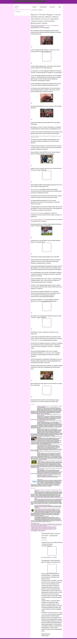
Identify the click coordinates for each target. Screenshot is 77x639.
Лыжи (59, 7)
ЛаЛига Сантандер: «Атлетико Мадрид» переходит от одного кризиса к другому (49, 415)
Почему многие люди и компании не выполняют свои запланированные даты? (48, 498)
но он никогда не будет (49, 353)
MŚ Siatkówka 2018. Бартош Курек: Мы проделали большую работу (48, 452)
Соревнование (43, 7)
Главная (34, 7)
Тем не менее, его (35, 189)
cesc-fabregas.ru (34, 9)
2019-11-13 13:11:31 (44, 540)
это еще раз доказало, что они (39, 219)
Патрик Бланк (39, 479)
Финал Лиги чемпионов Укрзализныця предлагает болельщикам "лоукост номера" (49, 469)
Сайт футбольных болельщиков (29, 1)
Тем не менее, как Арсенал (37, 213)
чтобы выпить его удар (36, 340)
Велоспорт (52, 7)
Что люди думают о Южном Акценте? (41, 516)
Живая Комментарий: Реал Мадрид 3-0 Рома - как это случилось (49, 444)
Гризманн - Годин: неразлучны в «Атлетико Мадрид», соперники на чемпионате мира (49, 406)
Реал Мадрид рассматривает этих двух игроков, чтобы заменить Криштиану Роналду (49, 421)
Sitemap (16, 7)
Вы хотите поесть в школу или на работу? (42, 505)
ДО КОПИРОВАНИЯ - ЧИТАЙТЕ (49, 557)
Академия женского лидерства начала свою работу (47, 428)
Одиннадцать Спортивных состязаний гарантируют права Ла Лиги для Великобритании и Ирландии (49, 475)
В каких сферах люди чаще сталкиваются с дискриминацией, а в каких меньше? (48, 490)
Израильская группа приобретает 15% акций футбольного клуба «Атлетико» (49, 437)
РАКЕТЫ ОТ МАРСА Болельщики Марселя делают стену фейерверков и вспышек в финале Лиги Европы (45, 26)
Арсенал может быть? (35, 523)
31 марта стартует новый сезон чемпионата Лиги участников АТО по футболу (50, 460)
